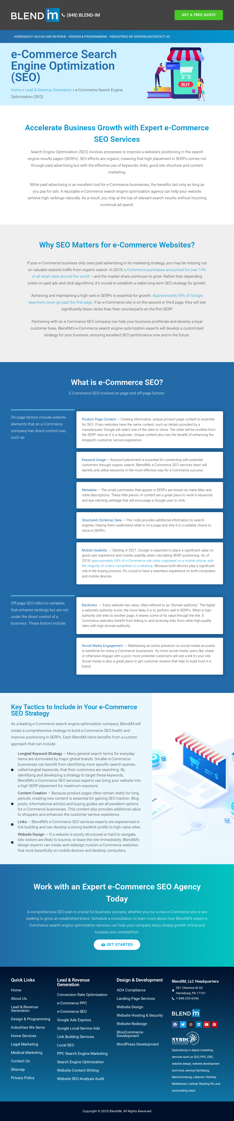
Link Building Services (75, 1037)
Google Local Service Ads (78, 1028)
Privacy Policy (22, 1078)
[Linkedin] (198, 1024)
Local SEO (65, 1045)
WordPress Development (138, 1044)
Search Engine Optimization (80, 1062)
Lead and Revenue (51, 36)
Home (18, 36)
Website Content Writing (78, 1070)
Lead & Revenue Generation (48, 90)
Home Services (23, 1036)
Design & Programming (88, 36)
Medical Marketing (26, 1052)
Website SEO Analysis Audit (80, 1079)
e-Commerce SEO (72, 1011)
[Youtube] (206, 1024)
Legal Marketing (24, 1044)
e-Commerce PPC (72, 1003)
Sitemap (18, 1069)
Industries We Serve (127, 36)
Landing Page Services (136, 998)
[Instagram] (191, 1024)
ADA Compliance (131, 990)
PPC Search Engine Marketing (82, 1053)
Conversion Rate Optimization (82, 995)
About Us (30, 36)
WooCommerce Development (130, 1034)
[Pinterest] (214, 1024)
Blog (147, 36)
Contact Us (160, 36)
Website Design (130, 1007)
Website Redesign (132, 1024)
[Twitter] (183, 1024)
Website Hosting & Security (140, 1015)
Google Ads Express (74, 1020)
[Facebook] (175, 1024)
